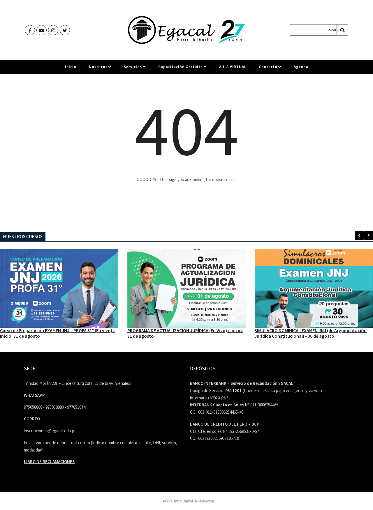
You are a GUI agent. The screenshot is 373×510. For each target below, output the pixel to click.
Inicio (70, 66)
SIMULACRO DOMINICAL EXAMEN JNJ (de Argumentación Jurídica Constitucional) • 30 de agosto (310, 333)
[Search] (342, 29)
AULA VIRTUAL (232, 66)
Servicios (133, 66)
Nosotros (98, 66)
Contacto (268, 66)
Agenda (301, 66)
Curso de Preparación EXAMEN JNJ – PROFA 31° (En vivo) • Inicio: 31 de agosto (57, 333)
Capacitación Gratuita (180, 66)
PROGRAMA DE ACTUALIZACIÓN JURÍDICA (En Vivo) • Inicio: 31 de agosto (185, 333)
